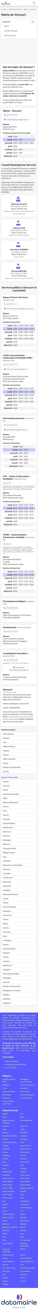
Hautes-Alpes (7, 1188)
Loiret (4, 1211)
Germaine (7, 932)
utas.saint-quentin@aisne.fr (17, 369)
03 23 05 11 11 (11, 304)
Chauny (6, 755)
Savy (4, 857)
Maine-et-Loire (7, 1217)
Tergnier (6, 751)
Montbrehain (8, 827)
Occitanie (6, 1098)
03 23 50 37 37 (11, 364)
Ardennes (24, 1126)
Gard (22, 1165)
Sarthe (22, 1255)
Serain (5, 790)
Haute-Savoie (7, 1185)
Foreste (6, 781)
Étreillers (6, 995)
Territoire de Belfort (27, 1268)
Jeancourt (6, 869)
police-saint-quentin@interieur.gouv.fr (19, 668)
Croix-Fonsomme (9, 907)
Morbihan (6, 1230)
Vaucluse (23, 1274)
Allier (22, 1117)
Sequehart (7, 886)
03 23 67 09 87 (11, 115)
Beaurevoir (7, 882)
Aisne (26, 9)
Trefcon (6, 957)
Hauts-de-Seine (8, 1191)
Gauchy (6, 771)
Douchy (6, 928)
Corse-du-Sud (25, 1146)
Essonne (23, 1159)
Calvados (23, 1136)
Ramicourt (7, 832)
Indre (22, 1194)
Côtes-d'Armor (26, 1149)
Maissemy (7, 999)
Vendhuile (7, 861)
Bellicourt (6, 844)
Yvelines (5, 1284)
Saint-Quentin (8, 734)
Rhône (22, 1249)
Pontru (5, 919)
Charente (23, 1139)
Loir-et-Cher (24, 1204)
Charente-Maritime (9, 1142)
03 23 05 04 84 (11, 608)
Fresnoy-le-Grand (9, 848)
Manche (23, 1217)
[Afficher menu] (34, 3)
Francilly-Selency (9, 949)
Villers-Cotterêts (9, 759)
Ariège (4, 1114)
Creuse (5, 1152)
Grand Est (24, 1088)
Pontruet (6, 819)
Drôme (5, 1159)
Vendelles (6, 890)
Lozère (22, 1214)
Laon (5, 742)
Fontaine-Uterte (9, 823)
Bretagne (5, 1085)
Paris (4, 1240)
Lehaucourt (7, 915)
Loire (4, 1207)
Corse (4, 1088)
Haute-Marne (7, 1181)
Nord (22, 1234)
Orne (22, 1237)
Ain (21, 1114)
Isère (22, 1198)
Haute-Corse (25, 1175)
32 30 (8, 483)
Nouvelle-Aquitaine (27, 1095)
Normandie (6, 1095)
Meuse (22, 1227)
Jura (3, 1201)
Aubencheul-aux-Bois (11, 974)
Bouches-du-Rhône (9, 1136)
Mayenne (5, 1224)
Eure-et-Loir (24, 1162)
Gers (4, 1168)
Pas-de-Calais (25, 1240)
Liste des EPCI (11, 1068)
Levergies (6, 969)
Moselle (23, 1230)
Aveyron (5, 1132)
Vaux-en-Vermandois (11, 794)
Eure (4, 1162)
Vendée (5, 1278)
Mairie (6, 26)
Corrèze (5, 1146)
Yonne (22, 1281)
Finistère (5, 1165)
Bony (5, 936)
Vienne (23, 1278)
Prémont (6, 953)
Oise (4, 1237)
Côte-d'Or (6, 1149)
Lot (21, 1211)
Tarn (22, 1265)
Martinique (24, 1221)
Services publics (10, 35)
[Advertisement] (19, 50)
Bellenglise (7, 978)
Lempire (6, 961)
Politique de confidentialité (16, 1064)
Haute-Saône (25, 1181)
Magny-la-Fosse (9, 852)
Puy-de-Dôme (7, 1243)
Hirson (5, 763)
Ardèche (5, 1126)
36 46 (8, 544)
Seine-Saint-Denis (27, 1261)
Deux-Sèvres (25, 1152)
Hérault (23, 1191)
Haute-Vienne (25, 1185)
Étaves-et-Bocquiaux (10, 802)
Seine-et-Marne (26, 1258)
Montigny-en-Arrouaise (12, 990)
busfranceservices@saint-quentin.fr (20, 309)
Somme (5, 1265)
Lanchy (5, 898)
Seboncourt (7, 965)
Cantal (4, 1139)
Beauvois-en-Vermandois (12, 865)
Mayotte (23, 1224)
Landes (5, 1204)
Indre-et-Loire (7, 1198)
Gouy (5, 811)
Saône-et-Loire (8, 1255)
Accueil (4, 9)
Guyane (23, 1172)
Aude (22, 1129)
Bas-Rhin (23, 1132)
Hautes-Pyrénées (26, 1188)
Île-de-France (25, 1091)
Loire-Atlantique (26, 1207)
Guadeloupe (7, 1172)
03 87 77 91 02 (11, 631)
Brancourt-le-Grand (10, 894)
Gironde (23, 1168)
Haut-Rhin (6, 1175)
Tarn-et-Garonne (8, 1268)
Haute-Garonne (8, 1178)
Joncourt (6, 982)
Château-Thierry (9, 746)
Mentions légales (12, 1061)
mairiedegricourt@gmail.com (17, 119)
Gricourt (6, 21)
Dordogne (6, 1155)
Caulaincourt (8, 878)
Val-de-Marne (25, 1271)
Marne (4, 1221)
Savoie (4, 1258)
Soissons (6, 738)
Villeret (5, 903)
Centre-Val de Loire (27, 1085)
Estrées (6, 944)
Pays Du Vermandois (9, 777)
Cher (22, 1142)
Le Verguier (7, 940)
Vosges (5, 1281)
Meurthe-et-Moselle (9, 1227)
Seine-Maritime (8, 1261)
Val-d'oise (6, 1271)
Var (3, 1274)
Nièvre (4, 1234)
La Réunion (24, 1201)
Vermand (6, 836)
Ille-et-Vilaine (7, 1194)
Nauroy (6, 815)
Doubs (22, 1155)
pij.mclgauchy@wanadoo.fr (16, 430)
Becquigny (7, 840)
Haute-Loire (24, 1178)
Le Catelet (6, 873)
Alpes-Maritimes (26, 1120)
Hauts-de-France (15, 9)
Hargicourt (7, 1003)
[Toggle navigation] (33, 22)
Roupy (5, 924)
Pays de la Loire (26, 1098)
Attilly (5, 798)
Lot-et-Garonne (8, 1214)
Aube (4, 1129)
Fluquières (7, 911)
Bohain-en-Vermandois (12, 767)
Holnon (6, 806)
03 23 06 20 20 (11, 660)
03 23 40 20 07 (11, 425)
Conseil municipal (11, 31)
